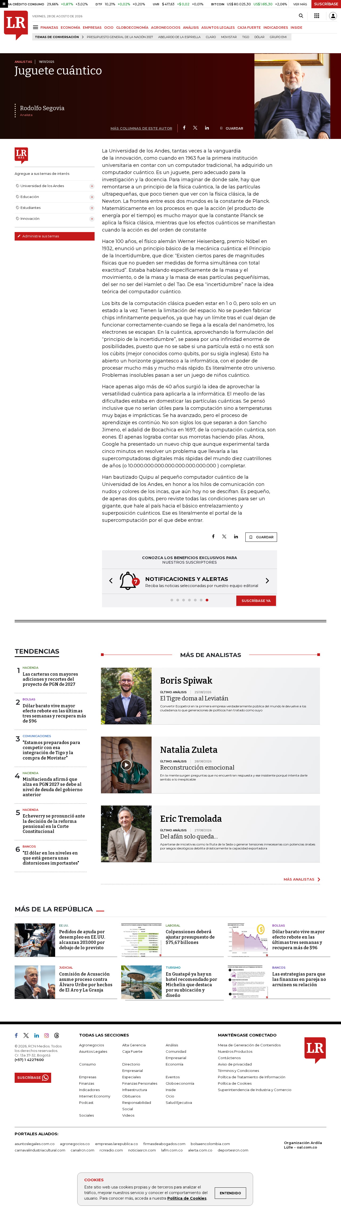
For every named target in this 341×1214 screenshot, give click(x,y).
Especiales (131, 1077)
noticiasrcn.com (142, 1150)
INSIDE (296, 28)
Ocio (170, 1096)
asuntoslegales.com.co (35, 1144)
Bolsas (29, 699)
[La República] (16, 25)
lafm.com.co (172, 1150)
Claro (211, 37)
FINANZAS (49, 28)
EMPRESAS (92, 28)
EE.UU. (64, 925)
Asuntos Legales (93, 1051)
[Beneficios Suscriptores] (317, 16)
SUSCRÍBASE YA (256, 600)
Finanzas (86, 1083)
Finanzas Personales (139, 1083)
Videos (128, 1115)
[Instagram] (48, 1036)
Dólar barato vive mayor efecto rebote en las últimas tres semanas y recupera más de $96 (54, 713)
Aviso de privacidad (235, 1064)
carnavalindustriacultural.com (40, 1150)
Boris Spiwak (186, 681)
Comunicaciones (37, 736)
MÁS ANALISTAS (299, 879)
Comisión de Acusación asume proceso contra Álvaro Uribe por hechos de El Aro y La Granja (85, 982)
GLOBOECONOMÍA (132, 28)
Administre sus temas (40, 236)
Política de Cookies (186, 1198)
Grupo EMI (278, 37)
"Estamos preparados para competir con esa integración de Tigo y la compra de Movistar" (51, 750)
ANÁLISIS (191, 28)
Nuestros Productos (235, 1051)
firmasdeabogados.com (164, 1144)
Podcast (86, 1102)
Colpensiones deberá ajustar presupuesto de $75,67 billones (190, 937)
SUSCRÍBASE (326, 4)
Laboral (173, 925)
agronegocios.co (75, 1144)
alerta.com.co (200, 1150)
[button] (109, 581)
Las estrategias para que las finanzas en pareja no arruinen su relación (299, 979)
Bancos (29, 846)
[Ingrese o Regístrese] (333, 16)
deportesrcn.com (233, 1150)
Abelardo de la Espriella (179, 37)
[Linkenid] (38, 1036)
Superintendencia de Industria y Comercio (254, 1090)
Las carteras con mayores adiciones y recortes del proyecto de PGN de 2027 (50, 679)
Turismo (173, 967)
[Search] (301, 16)
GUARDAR (234, 128)
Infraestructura (134, 1090)
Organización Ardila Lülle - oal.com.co (303, 1145)
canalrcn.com (82, 1150)
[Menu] (36, 27)
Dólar (259, 37)
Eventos (173, 1077)
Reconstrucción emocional (197, 767)
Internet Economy (94, 1096)
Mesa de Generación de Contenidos (249, 1045)
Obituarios (131, 1096)
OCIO (108, 28)
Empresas (87, 1077)
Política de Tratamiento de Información (251, 1077)
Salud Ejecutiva (179, 1102)
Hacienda (30, 668)
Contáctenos (229, 1058)
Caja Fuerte (132, 1051)
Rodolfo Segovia (42, 108)
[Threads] (59, 1036)
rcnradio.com (111, 1150)
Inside (171, 1090)
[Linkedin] (207, 128)
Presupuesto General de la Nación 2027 (120, 37)
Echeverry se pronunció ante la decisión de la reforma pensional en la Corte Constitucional (54, 824)
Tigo (245, 37)
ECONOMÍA (70, 28)
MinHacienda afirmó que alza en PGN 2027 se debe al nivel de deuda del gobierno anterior (53, 787)
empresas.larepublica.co (116, 1144)
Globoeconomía (180, 1083)
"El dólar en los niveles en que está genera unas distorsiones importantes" (51, 858)
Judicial (66, 967)
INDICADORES (275, 28)
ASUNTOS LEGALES (218, 28)
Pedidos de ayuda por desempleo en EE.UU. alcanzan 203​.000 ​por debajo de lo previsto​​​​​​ (82, 939)
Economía (174, 1064)
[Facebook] (184, 128)
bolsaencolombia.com (210, 1144)
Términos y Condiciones (238, 1070)
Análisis (172, 1045)
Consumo (87, 1064)
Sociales (86, 1115)
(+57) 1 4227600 (29, 1060)
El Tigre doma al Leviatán (194, 698)
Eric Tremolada (191, 819)
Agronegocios (91, 1045)
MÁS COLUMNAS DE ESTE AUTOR (141, 128)
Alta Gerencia (134, 1045)
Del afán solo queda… (189, 836)
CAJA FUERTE (249, 28)
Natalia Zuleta (189, 750)
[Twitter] (195, 128)
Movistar (229, 37)
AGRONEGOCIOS (165, 28)
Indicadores (89, 1090)
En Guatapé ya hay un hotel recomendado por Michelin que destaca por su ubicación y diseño (191, 985)
